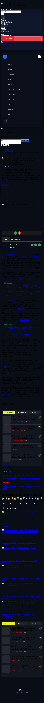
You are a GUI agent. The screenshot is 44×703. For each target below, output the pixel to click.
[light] (6, 121)
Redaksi (4, 183)
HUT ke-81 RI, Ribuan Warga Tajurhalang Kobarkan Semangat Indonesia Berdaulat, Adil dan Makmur (23, 287)
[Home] (6, 35)
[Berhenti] (19, 233)
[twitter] (35, 244)
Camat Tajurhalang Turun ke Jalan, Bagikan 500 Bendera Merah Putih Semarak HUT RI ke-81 (22, 329)
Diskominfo (24, 320)
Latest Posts (16, 239)
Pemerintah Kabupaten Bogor (13, 254)
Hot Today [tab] (35, 413)
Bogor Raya (9, 151)
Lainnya (8, 39)
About (6, 239)
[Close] (39, 56)
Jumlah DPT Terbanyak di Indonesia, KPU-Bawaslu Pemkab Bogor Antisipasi (21, 476)
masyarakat (6, 278)
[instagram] (39, 244)
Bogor (22, 278)
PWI (28, 256)
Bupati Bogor (10, 300)
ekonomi (10, 374)
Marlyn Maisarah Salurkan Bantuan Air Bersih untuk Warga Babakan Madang (23, 334)
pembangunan (7, 366)
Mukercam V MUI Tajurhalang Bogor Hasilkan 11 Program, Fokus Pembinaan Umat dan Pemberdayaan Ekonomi (23, 293)
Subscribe (25, 140)
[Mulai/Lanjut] (15, 233)
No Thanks (5, 145)
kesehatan (21, 308)
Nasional (5, 395)
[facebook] (32, 244)
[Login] (4, 46)
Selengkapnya (7, 464)
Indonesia (22, 256)
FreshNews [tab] (9, 413)
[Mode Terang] (2, 14)
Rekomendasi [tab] (22, 413)
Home (7, 149)
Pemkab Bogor (25, 343)
